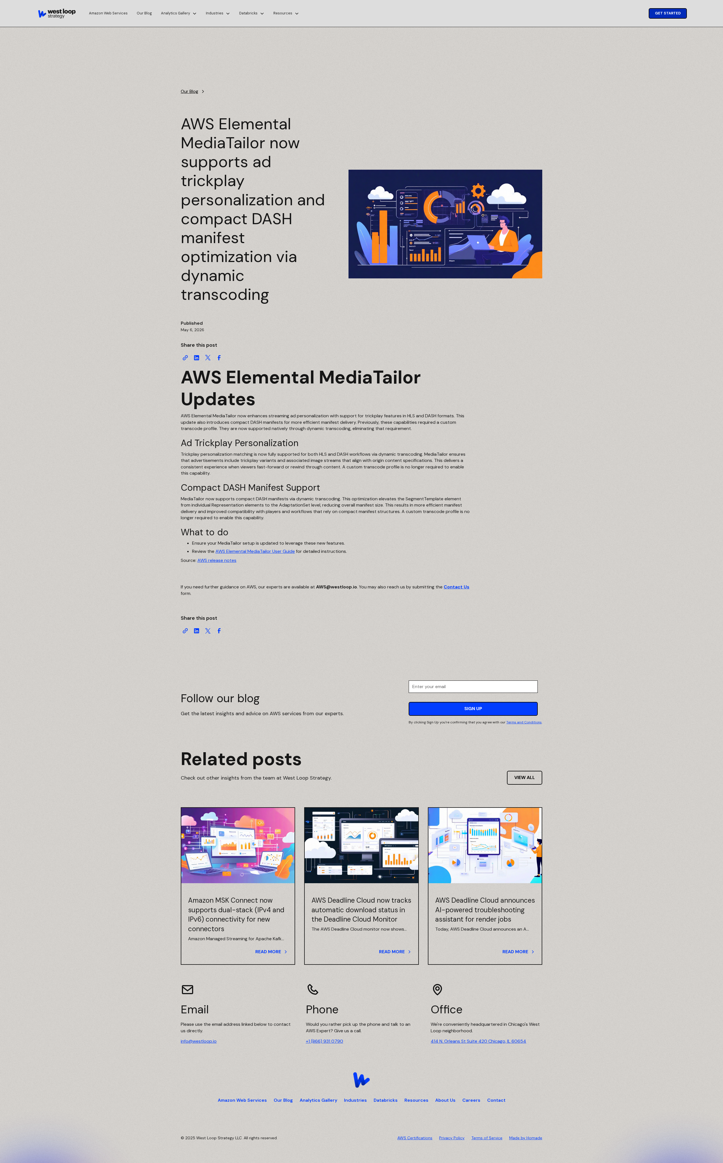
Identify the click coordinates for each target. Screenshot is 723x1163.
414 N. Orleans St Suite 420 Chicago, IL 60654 (478, 1041)
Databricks (386, 1100)
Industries (355, 1100)
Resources (416, 1100)
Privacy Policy (452, 1137)
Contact (496, 1100)
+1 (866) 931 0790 (324, 1041)
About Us (445, 1100)
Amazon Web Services (108, 13)
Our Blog (144, 13)
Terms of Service (486, 1137)
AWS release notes (216, 560)
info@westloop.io (199, 1041)
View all (524, 777)
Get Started (668, 13)
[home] (57, 13)
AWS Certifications (414, 1137)
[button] (178, 13)
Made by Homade (525, 1137)
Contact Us (456, 587)
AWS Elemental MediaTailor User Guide (255, 551)
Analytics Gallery (318, 1100)
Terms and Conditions (524, 722)
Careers (471, 1100)
